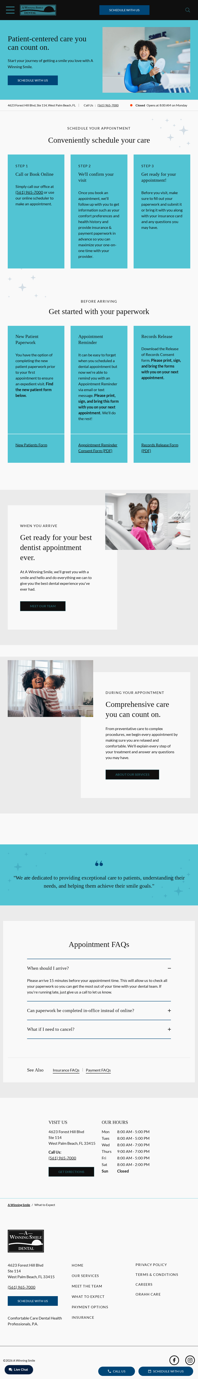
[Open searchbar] (187, 10)
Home (78, 1265)
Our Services (85, 1276)
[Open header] (10, 10)
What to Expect (88, 1296)
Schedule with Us (124, 10)
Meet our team (43, 606)
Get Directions (71, 1172)
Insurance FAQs (66, 1070)
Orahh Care (148, 1294)
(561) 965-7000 (108, 105)
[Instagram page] (190, 1360)
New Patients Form (31, 444)
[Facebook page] (174, 1360)
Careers (144, 1284)
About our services (132, 774)
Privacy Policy (151, 1265)
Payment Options (90, 1307)
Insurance (83, 1317)
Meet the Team (87, 1286)
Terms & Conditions (157, 1274)
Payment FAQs (98, 1070)
